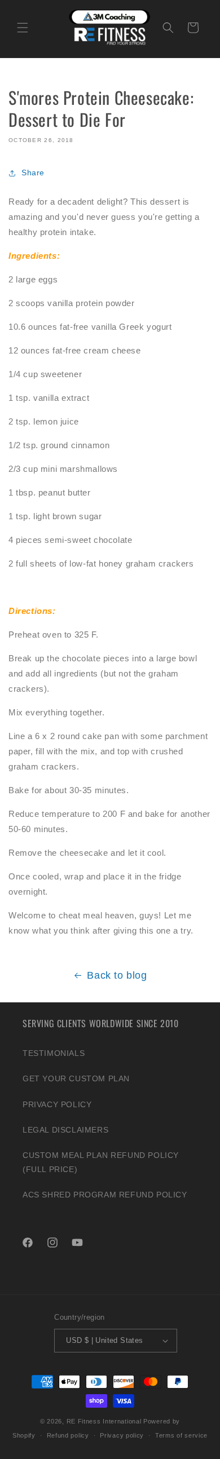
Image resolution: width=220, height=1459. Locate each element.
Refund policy (68, 1435)
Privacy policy (122, 1435)
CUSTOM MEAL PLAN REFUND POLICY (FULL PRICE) (101, 1162)
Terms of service (181, 1435)
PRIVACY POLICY (57, 1104)
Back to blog (117, 975)
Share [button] (33, 172)
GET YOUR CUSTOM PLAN (76, 1078)
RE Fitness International (104, 1421)
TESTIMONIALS (54, 1053)
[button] (22, 27)
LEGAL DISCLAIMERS (65, 1129)
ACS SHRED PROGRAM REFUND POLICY (105, 1194)
